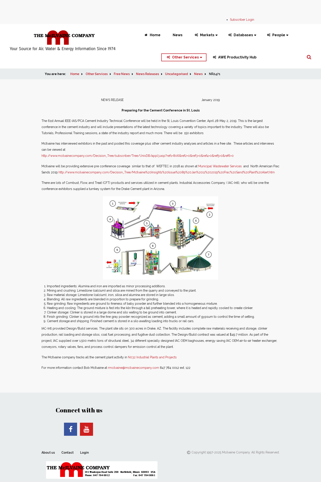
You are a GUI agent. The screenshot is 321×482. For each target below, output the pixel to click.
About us (48, 452)
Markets (207, 35)
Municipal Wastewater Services (220, 166)
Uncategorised (176, 74)
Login (84, 452)
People (278, 35)
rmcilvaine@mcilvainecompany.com (133, 367)
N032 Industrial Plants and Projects (152, 357)
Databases (243, 35)
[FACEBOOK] (70, 429)
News (178, 35)
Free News (122, 74)
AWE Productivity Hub (237, 57)
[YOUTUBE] (86, 429)
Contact (67, 452)
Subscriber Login (242, 19)
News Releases (147, 74)
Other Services (185, 57)
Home (155, 35)
